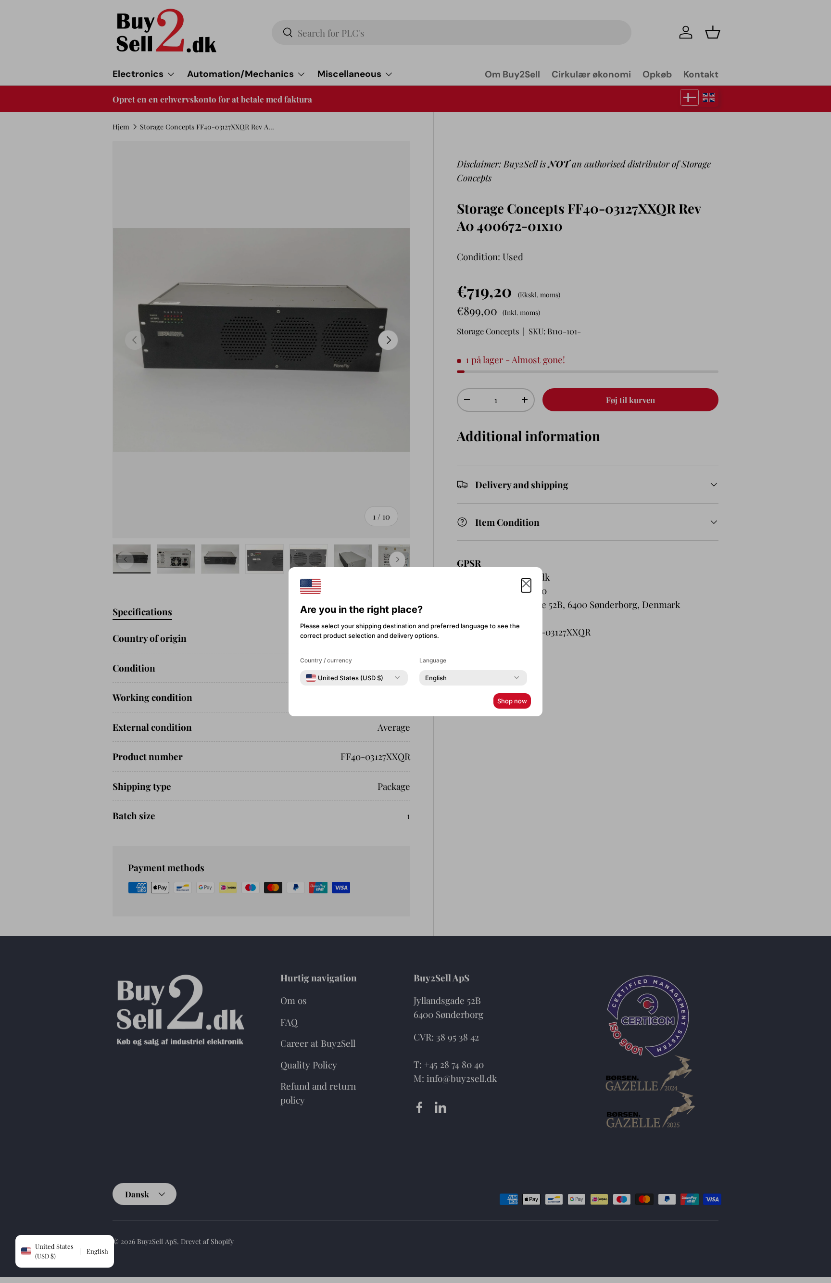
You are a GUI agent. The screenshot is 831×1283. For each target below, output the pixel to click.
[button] (526, 586)
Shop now (512, 701)
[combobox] (344, 678)
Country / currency (326, 660)
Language (432, 660)
